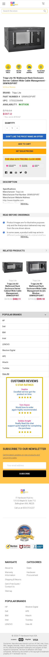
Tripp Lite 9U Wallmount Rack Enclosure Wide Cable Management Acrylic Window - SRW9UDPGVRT (36, 290)
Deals (29, 568)
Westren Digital (8, 350)
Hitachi (5, 362)
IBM (4, 332)
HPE (4, 356)
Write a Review (9, 87)
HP (3, 320)
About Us (9, 568)
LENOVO (6, 344)
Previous (42, 250)
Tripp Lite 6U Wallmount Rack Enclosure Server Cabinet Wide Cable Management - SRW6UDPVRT (12, 290)
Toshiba (5, 368)
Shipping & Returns (13, 579)
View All (5, 374)
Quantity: (10, 123)
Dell (3, 326)
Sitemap (8, 591)
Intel (4, 338)
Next (46, 250)
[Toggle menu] (3, 3)
